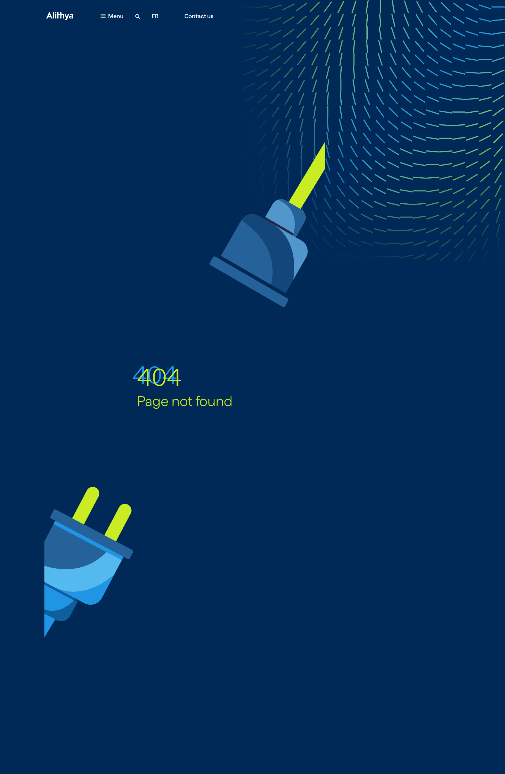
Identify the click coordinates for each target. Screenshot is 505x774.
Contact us (198, 16)
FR (155, 16)
